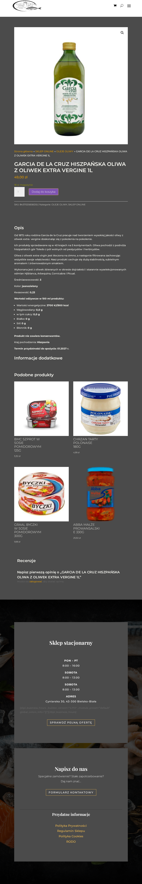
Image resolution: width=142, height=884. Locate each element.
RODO (71, 841)
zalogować (35, 581)
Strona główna (23, 151)
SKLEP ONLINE (44, 151)
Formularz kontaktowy (71, 792)
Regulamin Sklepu (71, 831)
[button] (122, 33)
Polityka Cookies (71, 836)
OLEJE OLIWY (64, 151)
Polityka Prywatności (71, 825)
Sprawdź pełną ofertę (71, 722)
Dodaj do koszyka (43, 191)
